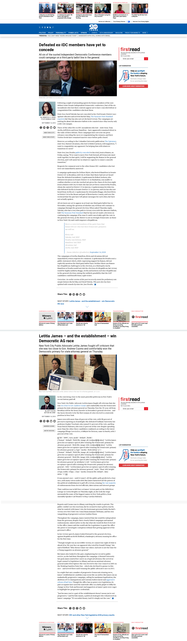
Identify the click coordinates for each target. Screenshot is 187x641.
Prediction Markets (132, 33)
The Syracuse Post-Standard (72, 213)
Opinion (84, 33)
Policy (50, 33)
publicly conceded (82, 152)
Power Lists (73, 33)
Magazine (119, 33)
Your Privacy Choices (119, 21)
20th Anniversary (106, 33)
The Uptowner (110, 141)
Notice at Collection (104, 21)
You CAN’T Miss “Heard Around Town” (62, 36)
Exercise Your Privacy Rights (141, 21)
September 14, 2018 (98, 252)
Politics (42, 33)
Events (94, 33)
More (144, 33)
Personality (61, 33)
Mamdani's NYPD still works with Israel (94, 36)
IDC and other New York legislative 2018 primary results (91, 615)
